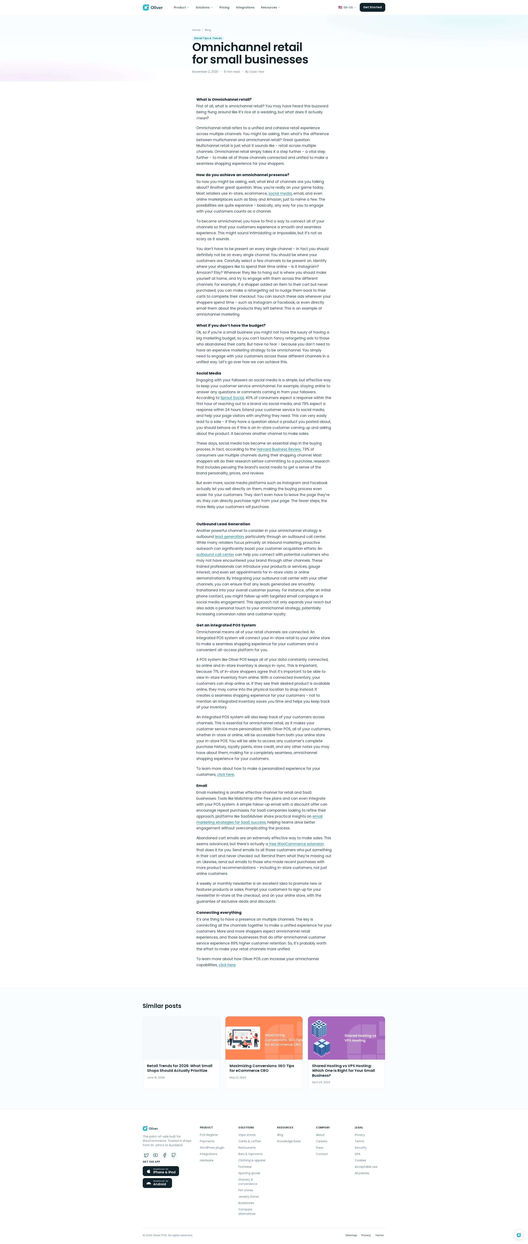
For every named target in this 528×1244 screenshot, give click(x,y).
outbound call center (215, 554)
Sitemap (351, 1235)
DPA (357, 1154)
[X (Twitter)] (146, 1155)
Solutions (203, 7)
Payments (207, 1141)
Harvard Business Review (279, 449)
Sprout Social (232, 397)
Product (180, 7)
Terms (359, 1141)
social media (280, 193)
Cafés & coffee (249, 1141)
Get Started (372, 7)
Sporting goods (249, 1173)
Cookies (360, 1160)
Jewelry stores (248, 1197)
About (320, 1135)
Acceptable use (366, 1167)
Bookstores (246, 1203)
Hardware (206, 1160)
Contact (322, 1154)
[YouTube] (155, 1155)
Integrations (245, 7)
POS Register (209, 1135)
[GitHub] (173, 1155)
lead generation (229, 536)
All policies (362, 1173)
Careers (321, 1141)
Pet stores (245, 1190)
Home (196, 30)
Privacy (360, 1135)
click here (225, 774)
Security (361, 1148)
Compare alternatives (247, 1211)
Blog (208, 30)
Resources (269, 7)
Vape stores (247, 1135)
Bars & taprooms (250, 1154)
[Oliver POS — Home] (153, 7)
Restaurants (247, 1148)
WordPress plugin (212, 1148)
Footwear (245, 1167)
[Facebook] (164, 1155)
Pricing (224, 7)
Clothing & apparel (251, 1160)
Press (319, 1148)
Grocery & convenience (247, 1181)
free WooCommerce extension (296, 843)
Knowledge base (289, 1141)
